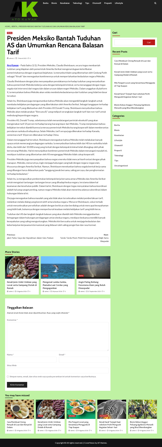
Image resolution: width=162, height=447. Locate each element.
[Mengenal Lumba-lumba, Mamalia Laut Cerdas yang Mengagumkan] (58, 267)
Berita (45, 3)
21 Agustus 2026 (22, 291)
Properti (108, 3)
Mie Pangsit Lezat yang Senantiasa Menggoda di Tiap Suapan (134, 84)
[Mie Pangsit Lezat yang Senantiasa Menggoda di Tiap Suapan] (81, 409)
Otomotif (96, 3)
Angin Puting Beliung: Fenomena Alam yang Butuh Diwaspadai (91, 285)
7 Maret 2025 (22, 58)
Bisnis (54, 3)
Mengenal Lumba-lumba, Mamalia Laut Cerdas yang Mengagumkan (55, 285)
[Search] (155, 3)
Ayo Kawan (13, 65)
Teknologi (77, 3)
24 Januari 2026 (57, 291)
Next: (84, 238)
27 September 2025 (94, 291)
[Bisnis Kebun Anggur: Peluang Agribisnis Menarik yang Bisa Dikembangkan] (142, 409)
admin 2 (12, 58)
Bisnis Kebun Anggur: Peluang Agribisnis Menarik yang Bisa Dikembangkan (132, 106)
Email (62, 354)
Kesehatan (65, 3)
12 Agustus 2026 (114, 430)
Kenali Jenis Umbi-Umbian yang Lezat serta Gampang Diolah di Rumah (22, 285)
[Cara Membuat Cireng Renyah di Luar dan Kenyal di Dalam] (19, 409)
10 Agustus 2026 (145, 430)
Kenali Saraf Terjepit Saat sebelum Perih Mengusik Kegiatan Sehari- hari (132, 95)
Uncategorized (121, 165)
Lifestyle (119, 3)
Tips (87, 3)
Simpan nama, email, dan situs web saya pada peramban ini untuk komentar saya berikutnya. (53, 376)
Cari (114, 32)
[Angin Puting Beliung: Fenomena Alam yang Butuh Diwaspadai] (93, 267)
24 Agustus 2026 (22, 430)
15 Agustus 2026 (83, 430)
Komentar (12, 320)
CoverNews (89, 443)
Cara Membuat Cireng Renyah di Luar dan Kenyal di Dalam (132, 62)
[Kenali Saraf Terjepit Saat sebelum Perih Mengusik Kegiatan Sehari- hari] (111, 409)
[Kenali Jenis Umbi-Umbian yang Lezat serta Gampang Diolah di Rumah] (22, 267)
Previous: (30, 236)
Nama (10, 354)
